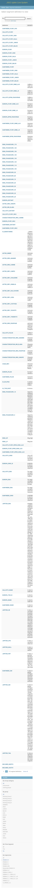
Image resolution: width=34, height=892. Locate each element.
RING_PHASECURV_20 (9, 197)
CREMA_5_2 (6, 880)
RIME (4, 817)
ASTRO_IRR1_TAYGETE (9, 310)
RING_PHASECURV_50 (9, 186)
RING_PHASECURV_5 (8, 415)
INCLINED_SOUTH (7, 767)
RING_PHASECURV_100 (9, 169)
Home (3, 7)
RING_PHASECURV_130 (9, 158)
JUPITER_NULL (7, 647)
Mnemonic (5, 25)
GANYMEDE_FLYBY (8, 67)
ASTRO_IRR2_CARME (8, 265)
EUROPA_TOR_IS (7, 595)
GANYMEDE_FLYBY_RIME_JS (11, 130)
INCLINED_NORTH (7, 764)
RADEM (5, 829)
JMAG (4, 821)
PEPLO (5, 815)
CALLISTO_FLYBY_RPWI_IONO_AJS (13, 445)
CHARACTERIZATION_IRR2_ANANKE (13, 338)
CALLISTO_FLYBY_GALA (9, 39)
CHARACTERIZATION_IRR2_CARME (12, 217)
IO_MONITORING (7, 231)
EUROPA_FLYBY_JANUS (9, 60)
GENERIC (5, 804)
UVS (4, 813)
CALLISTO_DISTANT (8, 210)
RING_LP (5, 441)
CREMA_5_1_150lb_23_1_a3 (10, 876)
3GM (4, 825)
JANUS (5, 809)
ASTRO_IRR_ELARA (8, 207)
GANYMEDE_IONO (7, 495)
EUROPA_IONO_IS (7, 463)
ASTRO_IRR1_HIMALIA (9, 284)
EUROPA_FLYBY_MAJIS (9, 63)
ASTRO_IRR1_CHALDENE (9, 278)
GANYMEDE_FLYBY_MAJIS (10, 81)
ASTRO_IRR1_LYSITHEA (9, 304)
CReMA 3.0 (6, 860)
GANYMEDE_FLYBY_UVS (9, 28)
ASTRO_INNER (6, 253)
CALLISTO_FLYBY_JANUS (10, 42)
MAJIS (4, 811)
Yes (4, 849)
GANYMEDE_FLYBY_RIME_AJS (11, 123)
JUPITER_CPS (6, 640)
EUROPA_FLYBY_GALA (9, 56)
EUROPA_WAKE (7, 600)
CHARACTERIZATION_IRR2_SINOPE (13, 357)
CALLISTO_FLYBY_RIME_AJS (11, 84)
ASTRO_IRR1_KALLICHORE (10, 291)
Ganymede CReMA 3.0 (9, 868)
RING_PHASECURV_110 (9, 165)
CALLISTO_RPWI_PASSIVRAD (11, 97)
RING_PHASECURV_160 (9, 148)
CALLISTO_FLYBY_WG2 (9, 214)
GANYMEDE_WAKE (8, 605)
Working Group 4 (7, 802)
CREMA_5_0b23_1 (7, 872)
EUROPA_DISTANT (7, 200)
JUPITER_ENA (6, 503)
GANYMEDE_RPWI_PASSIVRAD (11, 136)
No (3, 851)
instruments (6, 785)
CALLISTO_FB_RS (7, 333)
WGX (4, 807)
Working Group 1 (7, 796)
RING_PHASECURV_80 (9, 176)
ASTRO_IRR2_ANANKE (9, 258)
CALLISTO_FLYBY (7, 32)
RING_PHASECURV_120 (9, 162)
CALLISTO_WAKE (7, 590)
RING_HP (5, 438)
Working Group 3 (7, 800)
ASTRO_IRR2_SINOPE (8, 204)
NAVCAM (5, 831)
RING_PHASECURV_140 (9, 155)
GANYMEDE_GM (7, 671)
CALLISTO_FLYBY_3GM (9, 35)
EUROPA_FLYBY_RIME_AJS (10, 104)
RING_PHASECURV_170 (9, 144)
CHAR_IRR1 (5, 364)
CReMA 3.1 (6, 862)
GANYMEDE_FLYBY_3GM (9, 70)
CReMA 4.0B (6, 866)
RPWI (4, 823)
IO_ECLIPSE (5, 382)
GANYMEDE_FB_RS (8, 377)
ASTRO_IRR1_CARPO (8, 271)
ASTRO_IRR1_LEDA (8, 297)
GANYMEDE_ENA (7, 487)
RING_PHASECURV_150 (9, 151)
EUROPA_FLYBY (7, 49)
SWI (4, 819)
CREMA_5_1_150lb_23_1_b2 (10, 878)
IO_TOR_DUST (6, 388)
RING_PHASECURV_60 (9, 183)
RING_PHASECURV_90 (9, 172)
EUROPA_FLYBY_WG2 (8, 221)
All (3, 783)
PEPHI (4, 838)
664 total (13, 21)
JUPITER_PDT (6, 653)
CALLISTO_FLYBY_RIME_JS (10, 91)
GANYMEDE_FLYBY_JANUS (10, 77)
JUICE (4, 833)
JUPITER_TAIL (6, 753)
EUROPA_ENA (6, 479)
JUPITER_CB (6, 610)
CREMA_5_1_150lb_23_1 (9, 874)
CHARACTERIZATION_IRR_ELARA (12, 344)
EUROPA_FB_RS (7, 372)
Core (7, 7)
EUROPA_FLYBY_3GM (8, 53)
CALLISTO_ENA (7, 471)
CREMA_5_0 (6, 870)
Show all (25, 771)
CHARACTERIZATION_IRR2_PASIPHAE (13, 351)
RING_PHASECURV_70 (9, 179)
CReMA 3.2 (6, 864)
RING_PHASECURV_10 (9, 392)
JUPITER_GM (6, 685)
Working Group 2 (7, 798)
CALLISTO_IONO (7, 455)
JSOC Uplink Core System (17, 2)
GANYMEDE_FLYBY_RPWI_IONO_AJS (13, 452)
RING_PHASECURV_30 (9, 193)
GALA (4, 827)
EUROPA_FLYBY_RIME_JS (10, 110)
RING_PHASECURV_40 (9, 190)
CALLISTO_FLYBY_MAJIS (10, 46)
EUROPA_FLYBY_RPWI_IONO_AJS (12, 448)
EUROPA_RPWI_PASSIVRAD (10, 117)
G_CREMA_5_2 (7, 882)
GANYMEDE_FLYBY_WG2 (9, 228)
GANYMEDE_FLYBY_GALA (10, 74)
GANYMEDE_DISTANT (8, 224)
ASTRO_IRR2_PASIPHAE (9, 323)
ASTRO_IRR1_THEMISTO (9, 317)
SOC (4, 836)
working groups (7, 787)
